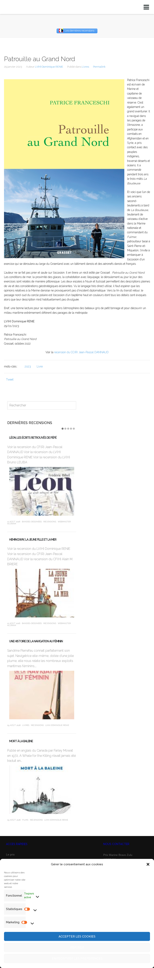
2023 (28, 366)
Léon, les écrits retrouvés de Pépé (33, 437)
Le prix (10, 854)
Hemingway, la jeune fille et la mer (32, 539)
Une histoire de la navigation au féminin (36, 641)
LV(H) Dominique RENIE (49, 66)
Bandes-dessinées (32, 522)
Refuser (77, 947)
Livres (85, 66)
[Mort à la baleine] (41, 789)
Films (25, 820)
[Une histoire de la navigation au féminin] (41, 695)
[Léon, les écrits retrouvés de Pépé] (41, 491)
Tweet (9, 379)
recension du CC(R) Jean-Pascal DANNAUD (81, 352)
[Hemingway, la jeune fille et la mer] (41, 593)
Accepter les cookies (77, 936)
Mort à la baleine (21, 741)
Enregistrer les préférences (77, 958)
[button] (148, 864)
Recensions (49, 522)
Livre (40, 366)
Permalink (99, 66)
